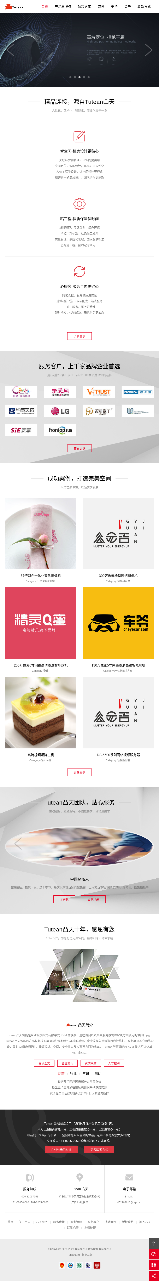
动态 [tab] (61, 1073)
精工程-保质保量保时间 (79, 219)
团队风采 (93, 899)
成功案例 (110, 1222)
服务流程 (76, 1222)
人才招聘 (114, 1063)
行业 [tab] (73, 1073)
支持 (114, 6)
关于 (127, 6)
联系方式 (144, 6)
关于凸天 (24, 1222)
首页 (44, 6)
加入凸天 (145, 1222)
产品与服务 (63, 6)
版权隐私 (128, 1222)
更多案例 (79, 772)
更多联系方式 (99, 1149)
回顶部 (154, 1243)
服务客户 (93, 1222)
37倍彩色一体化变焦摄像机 (41, 576)
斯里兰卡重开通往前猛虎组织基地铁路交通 (79, 1087)
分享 (154, 1276)
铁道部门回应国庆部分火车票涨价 (79, 1081)
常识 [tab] (85, 1073)
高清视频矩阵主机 (41, 755)
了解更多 (79, 336)
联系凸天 (73, 1227)
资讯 (101, 6)
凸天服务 (42, 1222)
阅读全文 (44, 1063)
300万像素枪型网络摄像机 (118, 576)
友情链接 (90, 1227)
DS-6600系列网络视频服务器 (118, 755)
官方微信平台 (154, 1265)
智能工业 (87, 1254)
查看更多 (79, 448)
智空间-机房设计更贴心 (79, 151)
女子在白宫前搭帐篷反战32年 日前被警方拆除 (79, 1093)
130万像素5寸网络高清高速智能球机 (118, 665)
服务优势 (59, 1222)
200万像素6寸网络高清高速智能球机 (41, 665)
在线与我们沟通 (61, 1149)
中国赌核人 (79, 879)
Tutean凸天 (14, 7)
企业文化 (67, 1063)
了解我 (64, 899)
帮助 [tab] (98, 1073)
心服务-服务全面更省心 (79, 286)
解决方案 (84, 6)
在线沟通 (154, 1254)
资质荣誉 (90, 1063)
